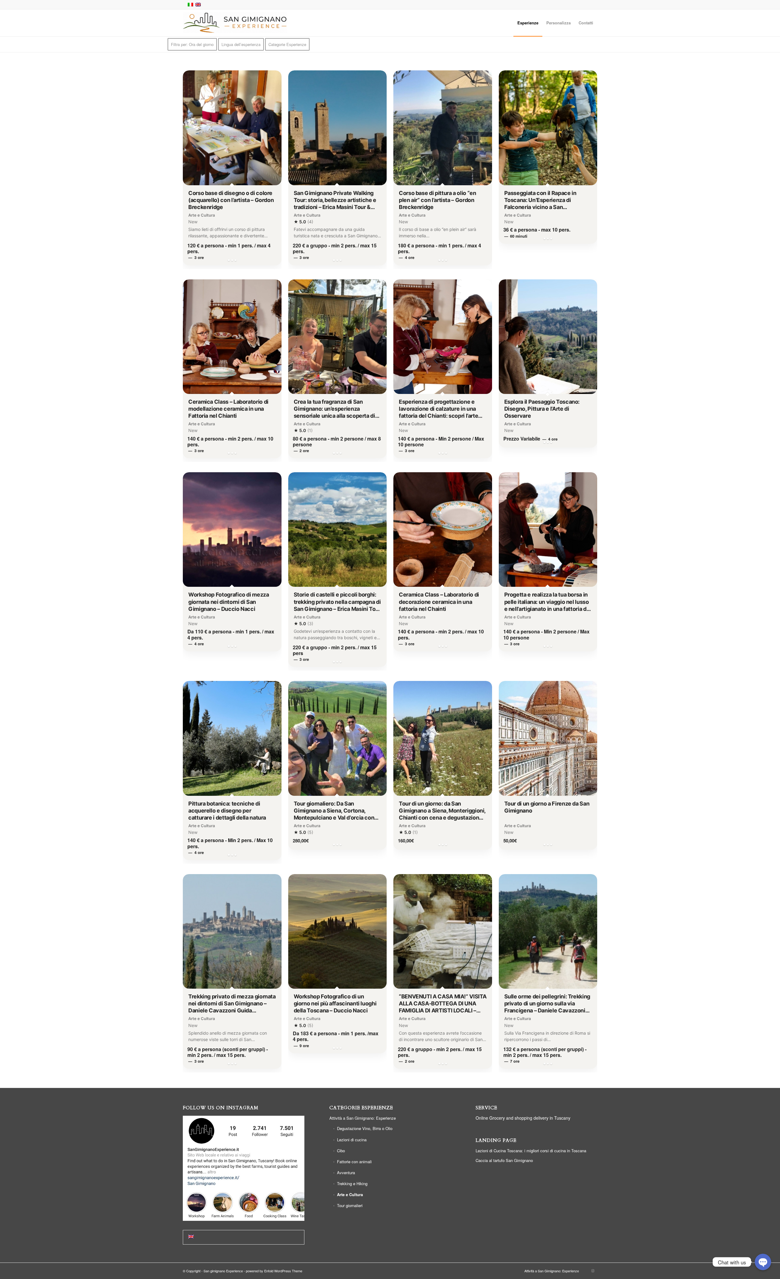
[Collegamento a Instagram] (592, 1270)
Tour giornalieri (350, 1205)
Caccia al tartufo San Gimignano (504, 1160)
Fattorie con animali (354, 1161)
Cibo (341, 1150)
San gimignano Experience (223, 1270)
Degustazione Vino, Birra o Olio (364, 1128)
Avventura (346, 1172)
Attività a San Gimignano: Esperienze (362, 1118)
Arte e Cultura (350, 1194)
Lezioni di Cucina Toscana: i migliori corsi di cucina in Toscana (531, 1150)
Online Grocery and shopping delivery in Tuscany (523, 1118)
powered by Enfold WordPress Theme (274, 1270)
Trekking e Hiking (352, 1183)
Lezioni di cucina (352, 1140)
